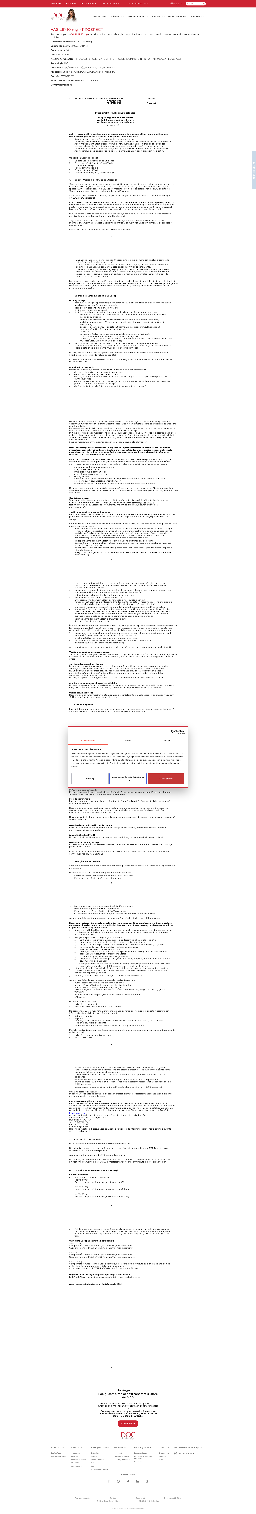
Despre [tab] (167, 740)
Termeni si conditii (82, 1498)
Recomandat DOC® (172, 1498)
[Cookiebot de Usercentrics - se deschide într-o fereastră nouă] (173, 732)
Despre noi (140, 1498)
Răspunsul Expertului (59, 1456)
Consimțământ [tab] (88, 740)
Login (178, 4)
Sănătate (116, 16)
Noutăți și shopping (121, 1456)
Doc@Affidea (56, 1453)
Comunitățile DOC (111, 4)
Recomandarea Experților (188, 1447)
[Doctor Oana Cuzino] (64, 16)
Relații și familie (177, 16)
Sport (93, 1466)
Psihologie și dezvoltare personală (143, 1457)
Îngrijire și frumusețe (121, 1459)
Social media (128, 1475)
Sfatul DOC (75, 1463)
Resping (90, 778)
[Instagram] (118, 1482)
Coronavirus (75, 1453)
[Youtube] (147, 1482)
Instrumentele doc (138, 4)
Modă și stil (118, 1453)
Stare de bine (164, 1453)
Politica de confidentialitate (108, 1501)
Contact (113, 1498)
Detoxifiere (95, 1453)
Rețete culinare (97, 1463)
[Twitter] (128, 1482)
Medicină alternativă (79, 1459)
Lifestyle (196, 16)
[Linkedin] (138, 1482)
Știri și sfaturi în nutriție (99, 1469)
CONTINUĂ (128, 1423)
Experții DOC (100, 16)
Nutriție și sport (136, 16)
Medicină (74, 1456)
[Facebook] (109, 1482)
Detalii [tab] (128, 740)
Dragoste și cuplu (140, 1453)
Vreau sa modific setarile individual (128, 777)
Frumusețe (157, 16)
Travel (161, 1459)
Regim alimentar (97, 1459)
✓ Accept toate (166, 778)
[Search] (204, 3)
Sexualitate (138, 1462)
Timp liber (162, 1456)
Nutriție (94, 1456)
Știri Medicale (76, 1466)
